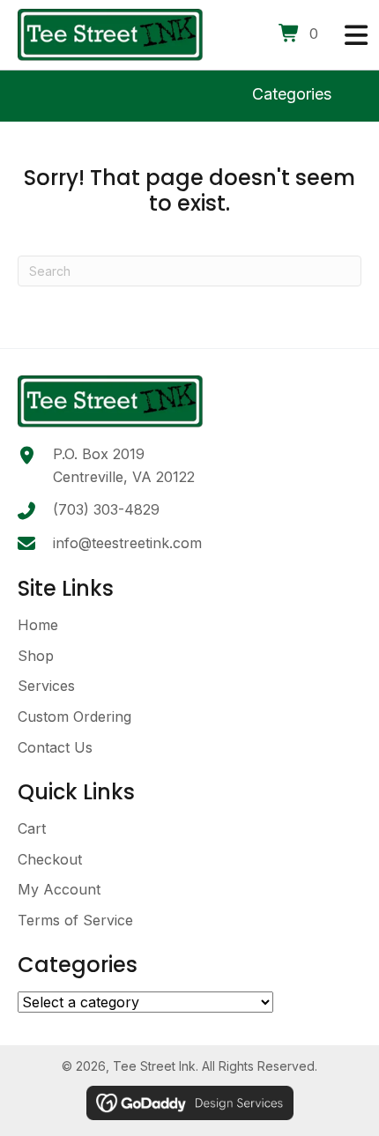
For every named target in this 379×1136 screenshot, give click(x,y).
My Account (59, 889)
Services (46, 685)
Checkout (50, 859)
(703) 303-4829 (106, 509)
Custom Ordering (74, 716)
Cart (32, 828)
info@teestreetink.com (127, 543)
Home (38, 625)
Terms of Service (75, 920)
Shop (36, 656)
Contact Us (55, 747)
